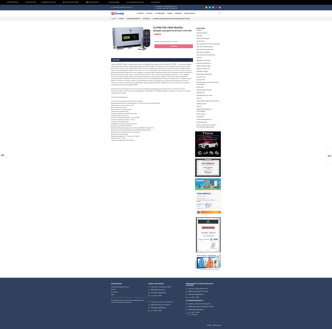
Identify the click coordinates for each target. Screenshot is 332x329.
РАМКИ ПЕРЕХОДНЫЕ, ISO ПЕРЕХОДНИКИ (204, 110)
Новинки (178, 13)
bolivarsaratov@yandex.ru (158, 293)
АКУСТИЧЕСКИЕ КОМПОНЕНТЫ (205, 55)
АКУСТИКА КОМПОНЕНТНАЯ (204, 49)
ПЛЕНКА (198, 98)
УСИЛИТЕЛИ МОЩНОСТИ (133, 19)
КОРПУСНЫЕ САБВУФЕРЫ (204, 74)
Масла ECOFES (200, 80)
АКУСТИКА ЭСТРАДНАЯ (203, 52)
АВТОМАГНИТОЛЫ (201, 33)
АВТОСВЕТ (199, 36)
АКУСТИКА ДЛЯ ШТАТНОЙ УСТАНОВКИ (208, 44)
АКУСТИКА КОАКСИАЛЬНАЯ (204, 47)
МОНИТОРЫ (200, 87)
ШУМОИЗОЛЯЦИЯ (201, 122)
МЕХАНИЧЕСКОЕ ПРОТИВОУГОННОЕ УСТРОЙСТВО (207, 83)
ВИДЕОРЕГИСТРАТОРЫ (203, 60)
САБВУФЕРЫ (200, 117)
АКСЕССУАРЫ (200, 41)
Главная (140, 13)
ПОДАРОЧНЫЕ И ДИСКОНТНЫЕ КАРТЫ (207, 101)
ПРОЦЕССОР (146, 19)
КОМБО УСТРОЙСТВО (203, 69)
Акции (169, 13)
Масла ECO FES (200, 77)
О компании (160, 13)
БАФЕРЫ (199, 58)
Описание (115, 60)
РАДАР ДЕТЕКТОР (201, 104)
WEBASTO (199, 30)
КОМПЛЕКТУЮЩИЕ (202, 71)
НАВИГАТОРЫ (200, 93)
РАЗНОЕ (198, 106)
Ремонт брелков (201, 114)
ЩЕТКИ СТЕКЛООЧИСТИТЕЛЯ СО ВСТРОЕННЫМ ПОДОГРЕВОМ (206, 126)
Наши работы (189, 13)
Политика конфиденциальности (120, 287)
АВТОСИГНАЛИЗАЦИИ (202, 38)
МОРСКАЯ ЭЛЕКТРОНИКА (204, 90)
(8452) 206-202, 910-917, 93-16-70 (122, 7)
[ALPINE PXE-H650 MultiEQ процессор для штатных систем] (131, 38)
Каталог (149, 13)
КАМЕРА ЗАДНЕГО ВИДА (203, 66)
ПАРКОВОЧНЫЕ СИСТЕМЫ (204, 95)
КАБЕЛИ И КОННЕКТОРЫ (203, 63)
